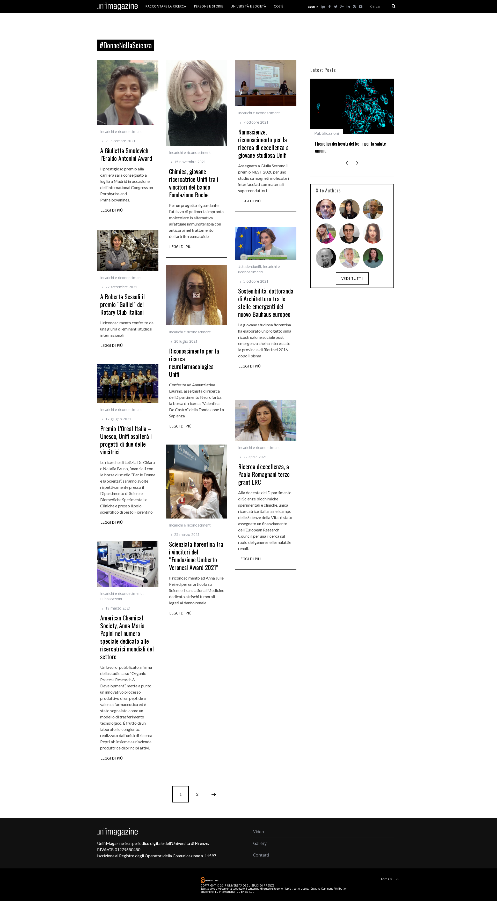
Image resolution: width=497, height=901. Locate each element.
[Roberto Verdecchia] (326, 258)
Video (258, 832)
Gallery (260, 843)
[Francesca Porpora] (373, 233)
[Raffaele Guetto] (349, 233)
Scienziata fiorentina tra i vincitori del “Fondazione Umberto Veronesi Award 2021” (196, 555)
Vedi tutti (352, 278)
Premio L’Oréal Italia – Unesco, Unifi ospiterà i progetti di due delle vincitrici (126, 440)
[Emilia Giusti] (349, 209)
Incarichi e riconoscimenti (121, 131)
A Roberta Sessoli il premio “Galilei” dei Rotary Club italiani (122, 304)
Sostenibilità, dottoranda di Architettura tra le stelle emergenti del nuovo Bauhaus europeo (265, 302)
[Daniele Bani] (373, 209)
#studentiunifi (249, 266)
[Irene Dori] (326, 233)
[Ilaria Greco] (373, 258)
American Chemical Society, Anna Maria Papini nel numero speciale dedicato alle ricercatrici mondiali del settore (127, 637)
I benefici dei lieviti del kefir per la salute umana (350, 147)
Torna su (387, 879)
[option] (352, 118)
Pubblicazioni (111, 598)
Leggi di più (111, 210)
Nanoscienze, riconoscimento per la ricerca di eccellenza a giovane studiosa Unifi (263, 143)
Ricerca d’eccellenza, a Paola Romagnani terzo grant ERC (264, 474)
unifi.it (313, 7)
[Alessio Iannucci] (349, 258)
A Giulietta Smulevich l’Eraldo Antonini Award (126, 154)
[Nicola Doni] (326, 209)
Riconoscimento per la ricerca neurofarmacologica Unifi (194, 362)
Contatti (261, 855)
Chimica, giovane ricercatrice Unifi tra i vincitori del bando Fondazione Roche (193, 183)
